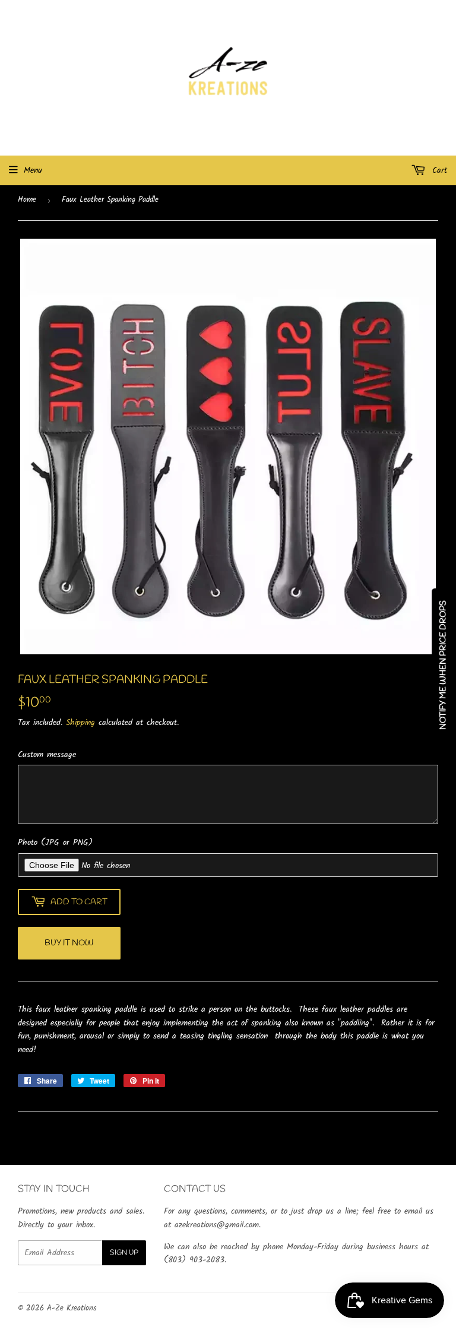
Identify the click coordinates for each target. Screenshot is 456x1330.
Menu (33, 170)
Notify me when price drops (443, 665)
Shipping (80, 722)
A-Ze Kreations (72, 1308)
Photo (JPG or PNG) (55, 842)
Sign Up (124, 1253)
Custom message (47, 754)
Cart (438, 170)
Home (27, 200)
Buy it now (69, 943)
